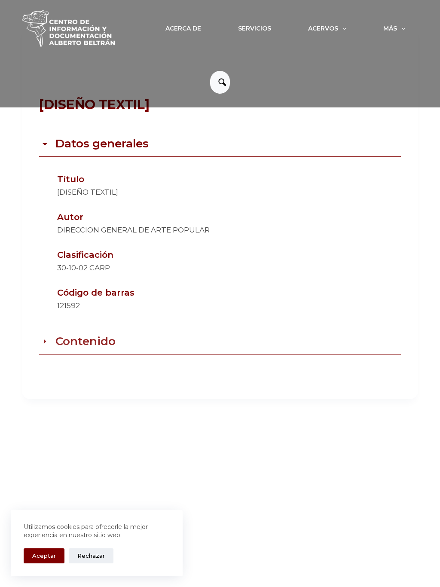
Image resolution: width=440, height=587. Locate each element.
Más (390, 28)
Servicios (254, 28)
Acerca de (183, 28)
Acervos (323, 28)
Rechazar (91, 555)
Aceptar (44, 555)
